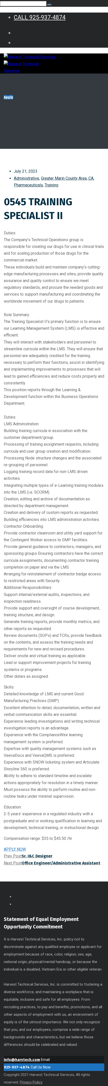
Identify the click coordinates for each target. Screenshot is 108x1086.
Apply (8, 97)
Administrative (26, 178)
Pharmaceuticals (28, 185)
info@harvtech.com (22, 1059)
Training (51, 185)
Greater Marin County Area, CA (67, 178)
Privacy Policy (31, 1082)
